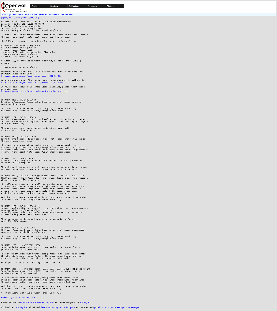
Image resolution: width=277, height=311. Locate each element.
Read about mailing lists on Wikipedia (58, 307)
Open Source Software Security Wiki (37, 302)
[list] (37, 17)
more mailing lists (27, 297)
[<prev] (4, 17)
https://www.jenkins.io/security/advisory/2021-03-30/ (31, 76)
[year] (31, 17)
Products (35, 6)
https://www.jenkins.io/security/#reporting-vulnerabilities (34, 91)
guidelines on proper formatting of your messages (116, 307)
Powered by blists (9, 297)
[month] (24, 17)
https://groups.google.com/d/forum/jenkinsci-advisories (32, 82)
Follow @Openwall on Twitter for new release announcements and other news (37, 14)
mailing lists (21, 307)
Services (54, 6)
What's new (111, 6)
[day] (18, 17)
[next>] (12, 17)
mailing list (85, 302)
